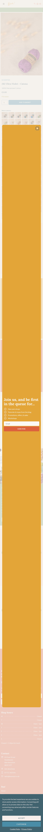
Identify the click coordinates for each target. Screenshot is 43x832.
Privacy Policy (26, 829)
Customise (21, 824)
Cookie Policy (15, 829)
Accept (21, 818)
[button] (37, 128)
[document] (21, 416)
